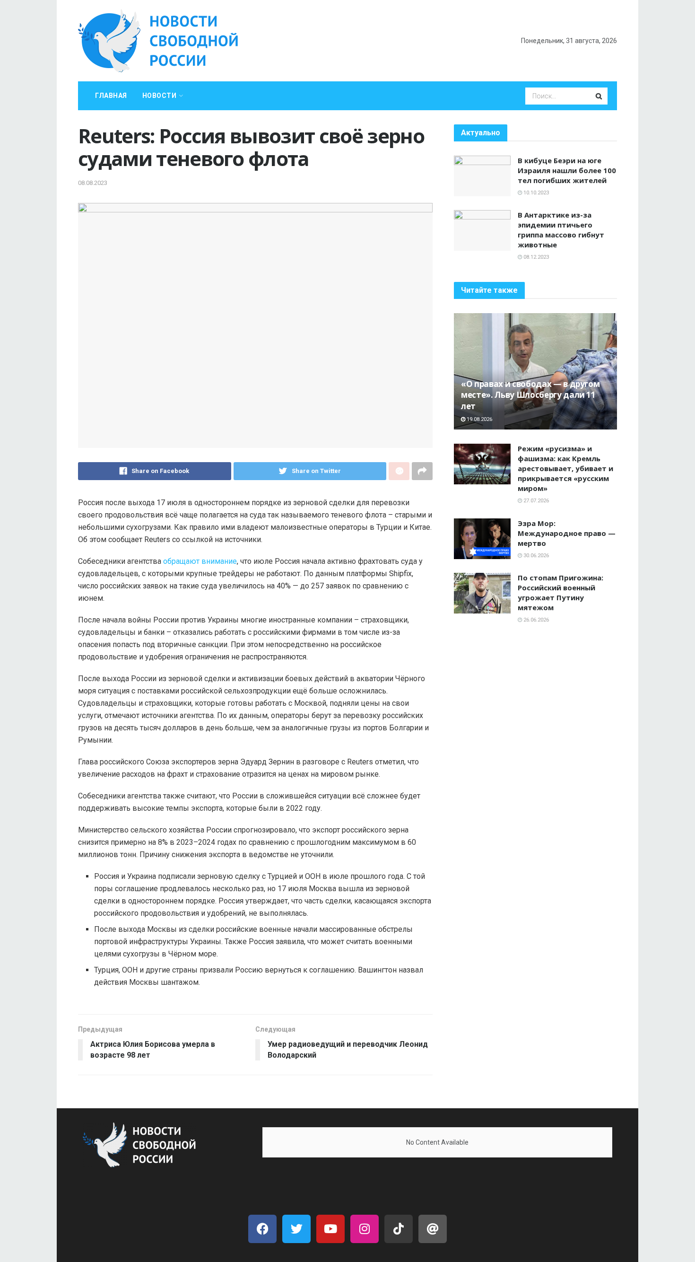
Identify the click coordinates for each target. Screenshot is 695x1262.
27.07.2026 (535, 501)
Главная (111, 95)
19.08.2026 (478, 419)
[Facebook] (262, 1229)
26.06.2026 (535, 620)
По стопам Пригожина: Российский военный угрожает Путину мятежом (560, 592)
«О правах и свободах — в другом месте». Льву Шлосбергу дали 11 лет (530, 395)
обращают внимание (200, 561)
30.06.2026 (535, 555)
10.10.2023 (535, 193)
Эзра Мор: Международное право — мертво (567, 533)
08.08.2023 (92, 182)
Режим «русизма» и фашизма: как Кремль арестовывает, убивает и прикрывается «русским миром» (565, 468)
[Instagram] (364, 1229)
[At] (432, 1229)
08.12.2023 (535, 257)
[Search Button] (599, 96)
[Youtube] (330, 1229)
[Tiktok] (398, 1229)
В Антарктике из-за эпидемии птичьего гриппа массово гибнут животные (561, 229)
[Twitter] (296, 1229)
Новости (159, 95)
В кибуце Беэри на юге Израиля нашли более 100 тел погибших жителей (567, 170)
